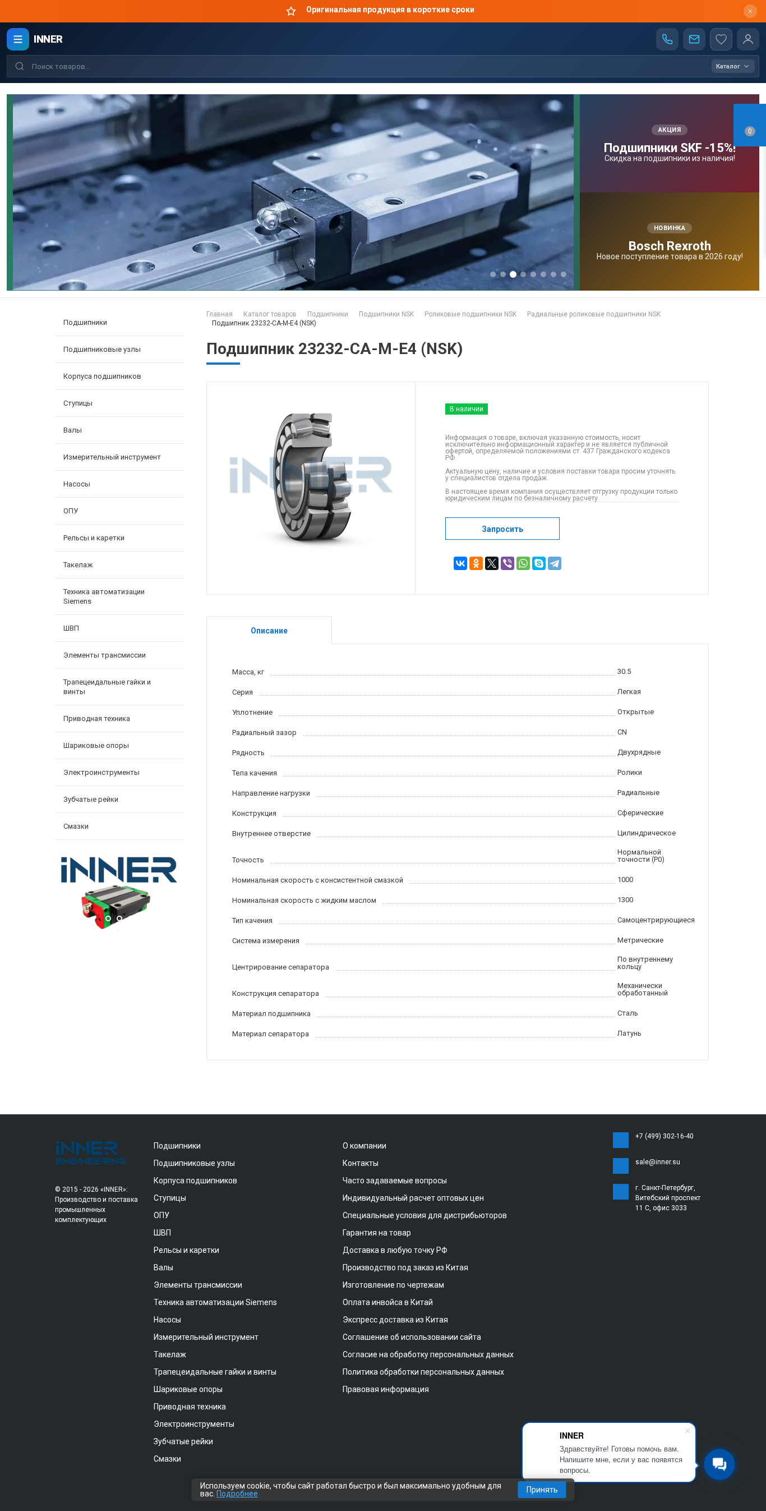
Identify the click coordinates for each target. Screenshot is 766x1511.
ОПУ (161, 1215)
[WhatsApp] (523, 563)
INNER (48, 39)
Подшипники (177, 1145)
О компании (364, 1145)
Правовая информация (386, 1389)
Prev (66, 895)
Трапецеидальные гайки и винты (215, 1371)
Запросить (502, 529)
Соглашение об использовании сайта (412, 1337)
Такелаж (170, 1354)
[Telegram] (554, 563)
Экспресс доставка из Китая (395, 1319)
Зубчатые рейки (90, 799)
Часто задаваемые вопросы (395, 1180)
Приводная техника (190, 1406)
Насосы (167, 1319)
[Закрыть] (750, 11)
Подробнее (237, 1493)
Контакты (361, 1163)
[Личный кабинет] (748, 39)
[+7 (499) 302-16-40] (667, 39)
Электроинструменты (194, 1424)
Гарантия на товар (377, 1232)
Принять (542, 1489)
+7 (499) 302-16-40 (664, 1136)
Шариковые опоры (188, 1389)
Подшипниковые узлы (194, 1163)
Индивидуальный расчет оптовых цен (413, 1197)
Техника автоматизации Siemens (215, 1302)
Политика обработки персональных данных (423, 1371)
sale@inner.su (657, 1162)
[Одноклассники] (476, 563)
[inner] (91, 1152)
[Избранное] (721, 39)
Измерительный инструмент (206, 1337)
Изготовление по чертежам (393, 1284)
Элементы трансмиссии (198, 1284)
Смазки (76, 826)
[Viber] (507, 563)
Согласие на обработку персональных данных (428, 1354)
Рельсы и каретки (186, 1250)
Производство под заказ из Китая (405, 1267)
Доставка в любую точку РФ (395, 1250)
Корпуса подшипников (195, 1180)
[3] (119, 928)
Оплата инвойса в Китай (388, 1302)
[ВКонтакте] (460, 563)
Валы (163, 1267)
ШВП (162, 1232)
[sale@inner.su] (694, 39)
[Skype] (539, 563)
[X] (492, 563)
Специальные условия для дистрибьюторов (425, 1215)
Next (172, 895)
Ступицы (170, 1197)
